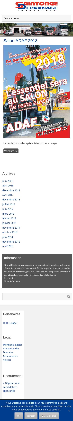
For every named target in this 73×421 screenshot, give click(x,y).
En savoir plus (49, 416)
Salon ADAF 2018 (20, 40)
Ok (18, 416)
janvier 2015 (9, 222)
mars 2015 (8, 213)
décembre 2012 (11, 241)
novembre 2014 (11, 227)
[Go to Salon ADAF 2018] (36, 91)
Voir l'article (11, 151)
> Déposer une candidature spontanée (11, 386)
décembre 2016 (11, 199)
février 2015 (9, 218)
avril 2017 (7, 195)
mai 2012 (7, 246)
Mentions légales (12, 344)
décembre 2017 (11, 190)
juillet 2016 (8, 204)
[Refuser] (68, 410)
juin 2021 (7, 181)
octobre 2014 (9, 232)
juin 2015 (7, 208)
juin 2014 (7, 237)
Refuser (31, 416)
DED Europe (10, 323)
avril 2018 (7, 185)
